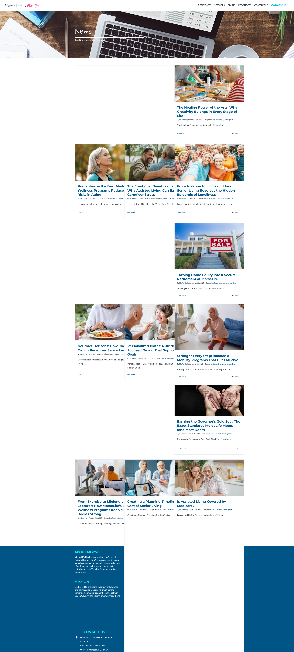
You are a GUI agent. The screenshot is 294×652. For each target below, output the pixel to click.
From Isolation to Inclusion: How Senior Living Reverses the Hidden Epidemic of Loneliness (209, 162)
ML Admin (183, 120)
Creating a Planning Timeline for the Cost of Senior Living (159, 478)
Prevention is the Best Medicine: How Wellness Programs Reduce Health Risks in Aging (109, 162)
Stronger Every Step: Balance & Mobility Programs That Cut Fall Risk (209, 327)
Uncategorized (229, 120)
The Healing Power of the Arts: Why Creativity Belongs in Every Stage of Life (209, 83)
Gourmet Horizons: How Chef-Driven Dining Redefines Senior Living (109, 322)
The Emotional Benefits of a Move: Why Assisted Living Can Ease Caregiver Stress (159, 162)
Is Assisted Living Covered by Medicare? (209, 478)
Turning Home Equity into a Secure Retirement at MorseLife (209, 246)
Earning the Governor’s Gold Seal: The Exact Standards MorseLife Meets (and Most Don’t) (209, 400)
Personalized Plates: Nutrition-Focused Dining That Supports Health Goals (159, 322)
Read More (181, 133)
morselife (182, 198)
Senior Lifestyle (217, 120)
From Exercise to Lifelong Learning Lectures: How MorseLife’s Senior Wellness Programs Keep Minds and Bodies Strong (109, 478)
